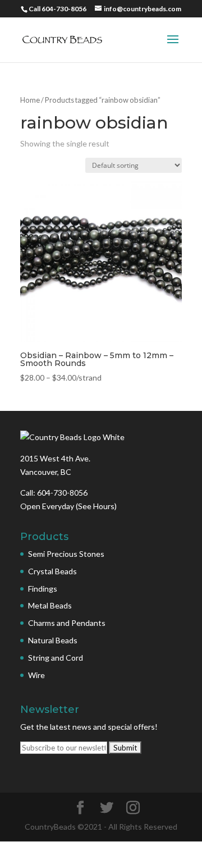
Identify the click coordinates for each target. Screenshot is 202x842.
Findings (42, 588)
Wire (36, 675)
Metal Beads (50, 605)
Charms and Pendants (66, 623)
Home (30, 99)
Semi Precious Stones (66, 554)
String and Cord (55, 657)
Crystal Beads (52, 571)
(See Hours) (96, 506)
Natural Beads (52, 640)
